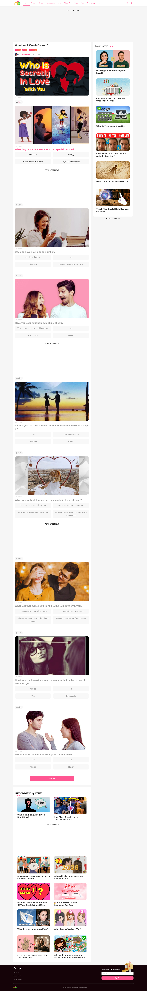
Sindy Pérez (26, 54)
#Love (24, 49)
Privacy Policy (18, 976)
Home (26, 3)
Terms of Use (18, 979)
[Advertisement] (74, 27)
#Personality (33, 49)
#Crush (18, 49)
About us (16, 972)
